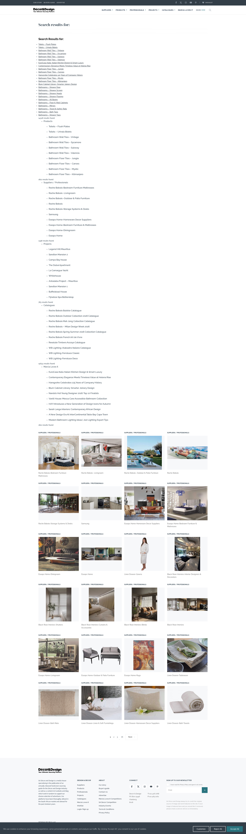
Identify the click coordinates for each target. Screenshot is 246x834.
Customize (201, 829)
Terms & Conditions (106, 809)
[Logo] (44, 10)
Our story (37, 2)
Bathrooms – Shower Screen (50, 90)
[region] (123, 828)
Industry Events (105, 806)
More (199, 10)
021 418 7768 (154, 794)
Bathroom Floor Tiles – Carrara (51, 72)
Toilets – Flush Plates (47, 44)
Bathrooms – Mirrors (46, 106)
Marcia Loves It (185, 10)
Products (120, 10)
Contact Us (103, 792)
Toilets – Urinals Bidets (48, 47)
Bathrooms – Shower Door (49, 87)
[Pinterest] (196, 3)
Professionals (137, 10)
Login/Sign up (83, 809)
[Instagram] (186, 3)
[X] (181, 3)
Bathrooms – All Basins (48, 100)
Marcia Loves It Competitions (110, 799)
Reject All (218, 829)
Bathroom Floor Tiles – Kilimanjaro (52, 81)
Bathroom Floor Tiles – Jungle (51, 69)
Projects (153, 10)
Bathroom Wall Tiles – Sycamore (52, 54)
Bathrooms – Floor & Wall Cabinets (53, 103)
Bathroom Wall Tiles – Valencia (51, 60)
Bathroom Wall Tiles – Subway (51, 57)
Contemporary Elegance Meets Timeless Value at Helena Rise (64, 66)
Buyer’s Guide (49, 2)
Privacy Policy (104, 812)
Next (130, 737)
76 (122, 737)
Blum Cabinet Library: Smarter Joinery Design (57, 84)
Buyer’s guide (104, 788)
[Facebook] (177, 3)
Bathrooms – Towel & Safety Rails (52, 109)
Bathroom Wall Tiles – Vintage (51, 50)
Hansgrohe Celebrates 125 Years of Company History (60, 75)
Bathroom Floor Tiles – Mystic (50, 78)
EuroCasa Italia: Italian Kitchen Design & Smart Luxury (61, 63)
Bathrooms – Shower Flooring (50, 97)
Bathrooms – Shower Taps (49, 115)
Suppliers (106, 10)
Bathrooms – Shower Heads (50, 93)
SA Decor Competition (107, 802)
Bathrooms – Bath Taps (48, 112)
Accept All (234, 829)
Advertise (61, 2)
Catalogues (167, 10)
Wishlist (209, 2)
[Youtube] (191, 3)
